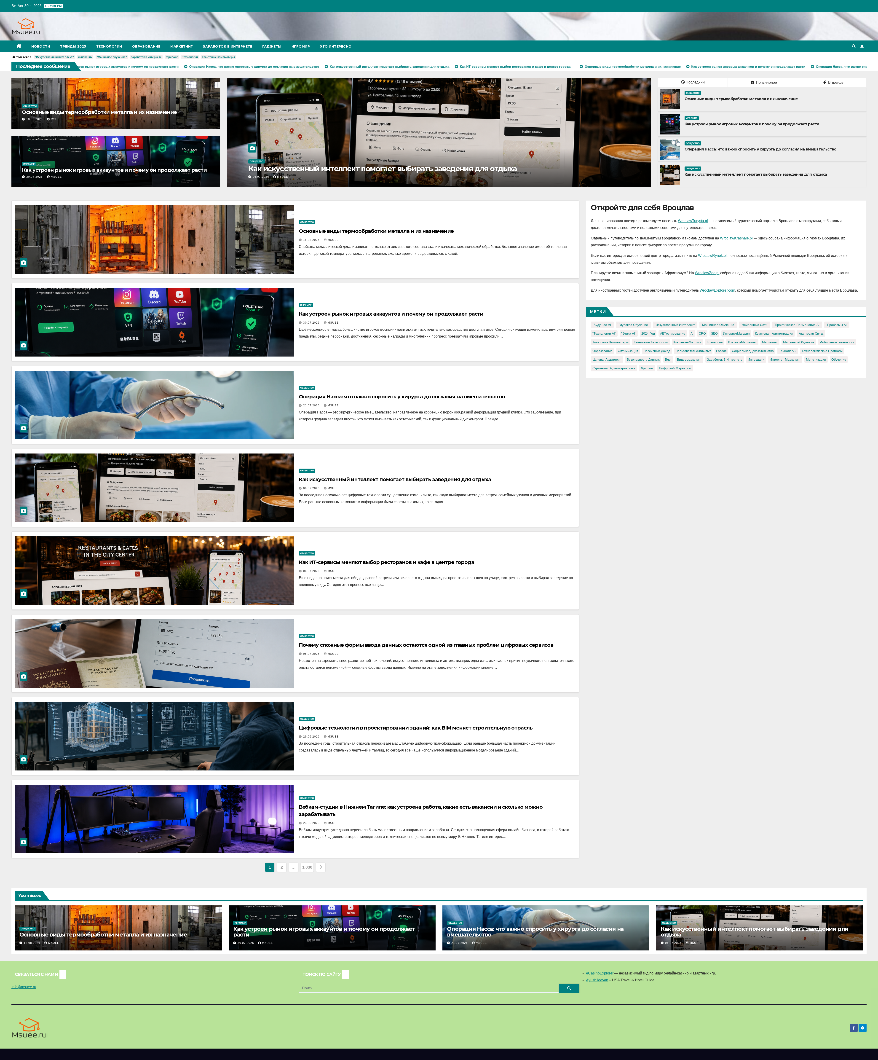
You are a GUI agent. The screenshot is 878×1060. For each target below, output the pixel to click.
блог (668, 359)
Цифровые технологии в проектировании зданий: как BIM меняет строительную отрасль (416, 728)
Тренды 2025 (73, 46)
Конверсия (715, 342)
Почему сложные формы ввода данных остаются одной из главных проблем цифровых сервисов (426, 645)
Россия (721, 351)
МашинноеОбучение (798, 342)
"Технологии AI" (604, 333)
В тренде (835, 82)
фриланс (172, 57)
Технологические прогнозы (822, 351)
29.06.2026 (312, 736)
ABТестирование (672, 333)
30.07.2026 (35, 176)
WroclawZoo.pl (707, 273)
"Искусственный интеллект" (54, 57)
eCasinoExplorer (599, 973)
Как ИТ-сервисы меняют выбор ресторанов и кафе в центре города (386, 562)
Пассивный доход (656, 351)
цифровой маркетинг (675, 368)
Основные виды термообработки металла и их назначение (99, 112)
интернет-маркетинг (785, 359)
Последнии (695, 82)
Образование (146, 46)
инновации (85, 57)
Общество (30, 106)
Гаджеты (271, 46)
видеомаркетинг (689, 359)
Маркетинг (181, 46)
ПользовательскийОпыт (693, 351)
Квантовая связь (811, 333)
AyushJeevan (597, 980)
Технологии (109, 46)
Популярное (766, 82)
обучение (838, 359)
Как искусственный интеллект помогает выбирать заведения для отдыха (756, 174)
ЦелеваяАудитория (606, 359)
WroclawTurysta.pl (693, 221)
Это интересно (336, 46)
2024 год (648, 333)
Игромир (301, 46)
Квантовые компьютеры (218, 57)
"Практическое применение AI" (797, 325)
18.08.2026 (35, 119)
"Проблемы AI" (837, 325)
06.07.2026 (312, 488)
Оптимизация (628, 351)
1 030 (307, 867)
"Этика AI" (628, 333)
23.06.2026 (312, 823)
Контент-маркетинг (742, 342)
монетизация (816, 359)
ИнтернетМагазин (736, 333)
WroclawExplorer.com (717, 290)
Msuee (56, 119)
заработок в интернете (146, 57)
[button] (854, 46)
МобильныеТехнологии (836, 342)
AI (692, 333)
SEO (714, 333)
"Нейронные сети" (754, 325)
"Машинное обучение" (111, 57)
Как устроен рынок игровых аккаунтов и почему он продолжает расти (114, 170)
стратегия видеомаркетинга (613, 368)
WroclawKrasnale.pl (736, 238)
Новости (40, 46)
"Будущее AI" (602, 325)
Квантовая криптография (774, 333)
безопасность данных (643, 359)
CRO (702, 333)
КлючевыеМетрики (687, 342)
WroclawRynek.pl (712, 256)
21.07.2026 (312, 405)
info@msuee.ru (23, 987)
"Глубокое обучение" (633, 325)
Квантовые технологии (651, 342)
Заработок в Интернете (227, 46)
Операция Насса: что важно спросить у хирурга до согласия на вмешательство (760, 149)
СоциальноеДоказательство (753, 351)
